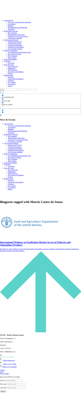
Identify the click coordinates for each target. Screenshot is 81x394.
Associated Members (10, 59)
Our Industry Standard (15, 38)
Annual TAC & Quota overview (18, 36)
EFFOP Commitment (10, 50)
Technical (11, 80)
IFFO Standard (12, 56)
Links (2, 372)
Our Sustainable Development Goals (19, 52)
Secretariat (11, 29)
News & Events (9, 65)
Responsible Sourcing (11, 31)
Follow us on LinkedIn (9, 367)
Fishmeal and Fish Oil (15, 42)
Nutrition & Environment (16, 47)
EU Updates (12, 82)
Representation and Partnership (17, 27)
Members (11, 26)
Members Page (8, 75)
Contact (2, 370)
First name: (3, 384)
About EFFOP (8, 20)
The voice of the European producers (19, 22)
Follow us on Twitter (9, 364)
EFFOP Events (12, 70)
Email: (2, 380)
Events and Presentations (15, 79)
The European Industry (11, 40)
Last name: (3, 387)
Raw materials (12, 33)
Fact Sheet (7, 61)
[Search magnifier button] (2, 92)
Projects (10, 73)
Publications (12, 68)
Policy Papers (12, 57)
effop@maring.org (9, 360)
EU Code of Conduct (14, 54)
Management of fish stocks (16, 34)
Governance (12, 24)
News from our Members (16, 72)
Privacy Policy (4, 373)
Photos (10, 86)
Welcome (11, 77)
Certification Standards (15, 45)
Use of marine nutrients (15, 49)
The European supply (14, 43)
